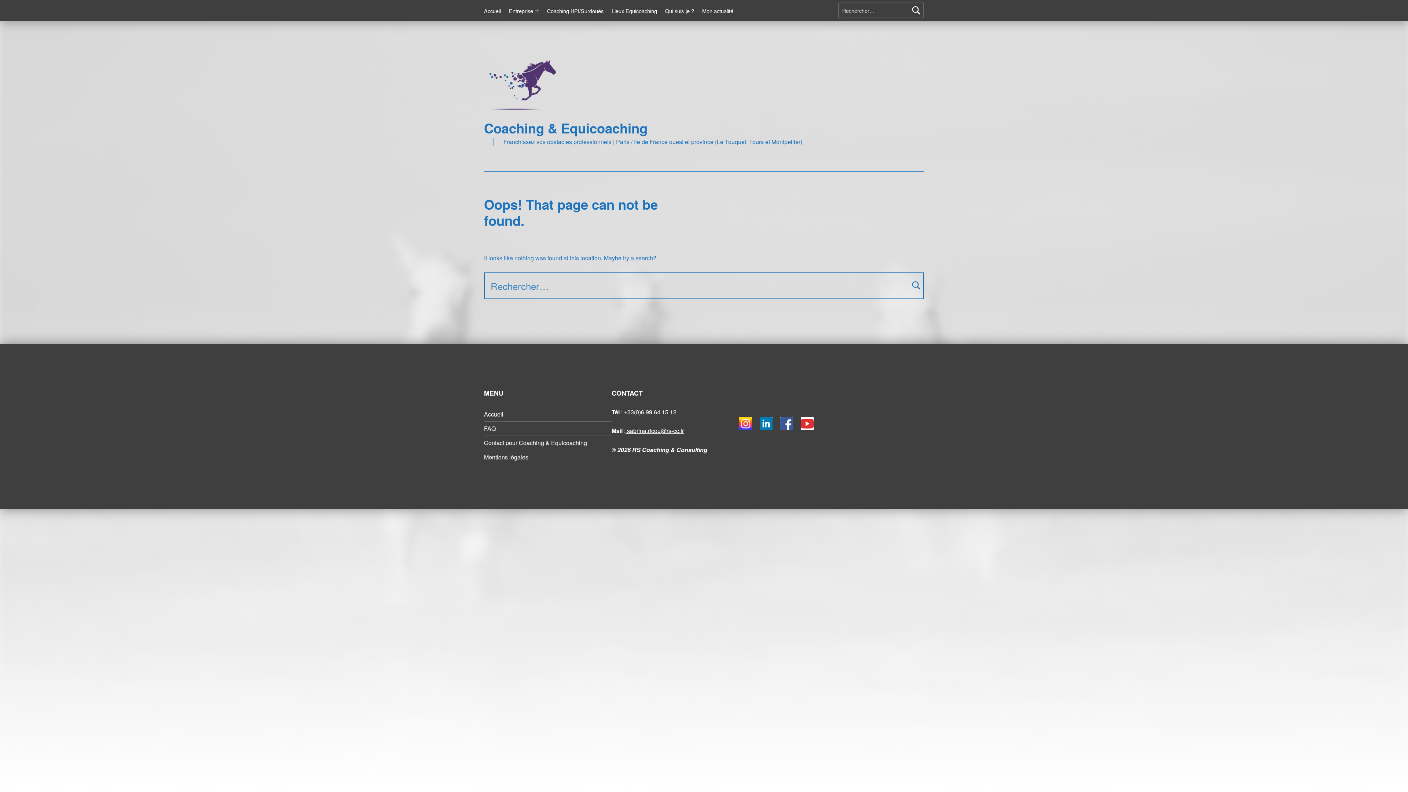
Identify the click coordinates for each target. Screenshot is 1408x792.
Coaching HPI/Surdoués (575, 11)
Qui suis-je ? (679, 11)
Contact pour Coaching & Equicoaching (535, 443)
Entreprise (521, 11)
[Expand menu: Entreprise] (537, 10)
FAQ (490, 428)
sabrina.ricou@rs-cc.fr (655, 430)
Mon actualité (717, 11)
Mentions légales (506, 457)
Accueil (492, 11)
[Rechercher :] (881, 10)
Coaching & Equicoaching (566, 128)
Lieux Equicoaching (634, 11)
